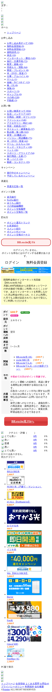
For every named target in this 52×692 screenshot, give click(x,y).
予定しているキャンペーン (21, 176)
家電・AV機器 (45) (16, 135)
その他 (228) (13, 97)
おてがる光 (12, 525)
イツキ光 (11, 549)
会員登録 (20, 683)
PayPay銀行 (12, 200)
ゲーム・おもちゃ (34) (18, 144)
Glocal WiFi (12, 644)
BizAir (10, 597)
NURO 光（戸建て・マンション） (24, 486)
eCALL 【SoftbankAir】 (18, 502)
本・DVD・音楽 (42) (17, 141)
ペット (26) (12, 150)
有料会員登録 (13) (16, 49)
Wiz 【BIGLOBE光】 (17, 573)
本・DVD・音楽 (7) (17, 73)
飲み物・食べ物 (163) (18, 132)
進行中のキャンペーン (18, 173)
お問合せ (44, 683)
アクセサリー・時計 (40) (19, 123)
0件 (35, 436)
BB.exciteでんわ (24, 363)
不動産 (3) (12, 100)
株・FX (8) (12, 85)
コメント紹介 (14, 228)
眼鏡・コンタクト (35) (18, 162)
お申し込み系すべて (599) (20, 43)
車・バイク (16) (15, 159)
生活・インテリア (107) (19, 114)
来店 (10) (11, 55)
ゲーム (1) (12, 79)
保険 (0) (11, 88)
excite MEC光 (22, 360)
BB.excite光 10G (24, 357)
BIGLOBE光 (13, 471)
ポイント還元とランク (18, 222)
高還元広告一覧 (15, 186)
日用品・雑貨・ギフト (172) (21, 117)
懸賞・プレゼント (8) (18, 70)
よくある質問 (32, 683)
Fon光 (10, 620)
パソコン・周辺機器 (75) (19, 138)
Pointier (6, 689)
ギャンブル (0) (14, 94)
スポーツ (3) (13, 91)
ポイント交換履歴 (16, 209)
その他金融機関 (15, 206)
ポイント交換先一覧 (17, 212)
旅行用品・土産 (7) (16, 156)
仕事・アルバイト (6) (18, 76)
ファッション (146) (16, 120)
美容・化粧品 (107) (16, 126)
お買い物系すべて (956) (19, 111)
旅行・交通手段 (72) (17, 61)
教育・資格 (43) (15, 64)
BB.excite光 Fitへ (22, 421)
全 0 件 (30, 433)
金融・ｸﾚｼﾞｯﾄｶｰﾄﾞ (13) (18, 82)
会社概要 (39, 686)
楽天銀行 (11, 197)
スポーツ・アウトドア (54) (20, 153)
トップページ (14, 32)
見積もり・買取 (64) (17, 67)
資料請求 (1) (13, 52)
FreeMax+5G (13, 659)
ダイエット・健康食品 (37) (20, 129)
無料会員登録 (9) (15, 46)
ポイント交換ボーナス (18, 234)
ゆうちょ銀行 (14, 203)
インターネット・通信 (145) (21, 58)
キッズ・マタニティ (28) (19, 147)
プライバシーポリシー (12, 686)
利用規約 (29, 686)
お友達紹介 (12, 225)
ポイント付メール (16, 231)
